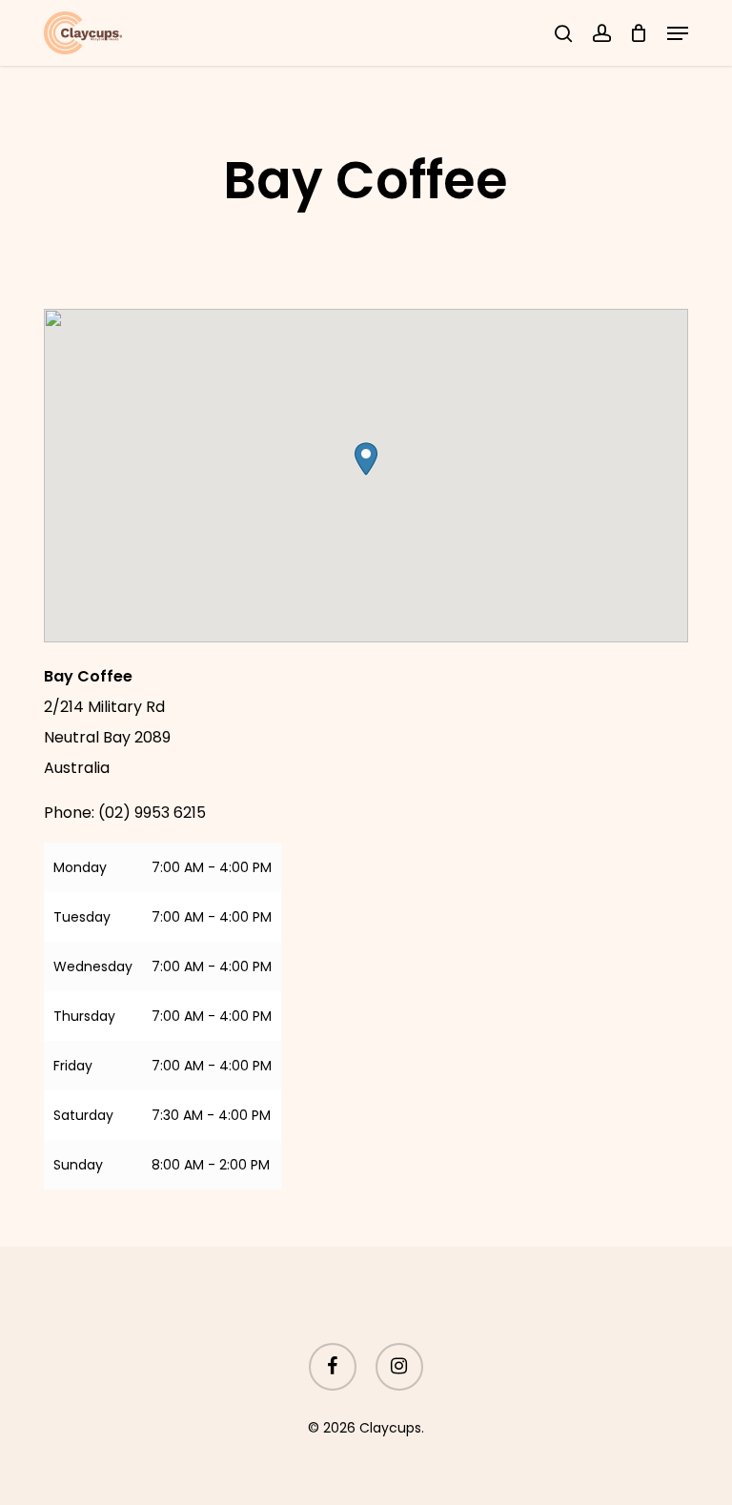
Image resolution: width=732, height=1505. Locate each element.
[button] (677, 33)
